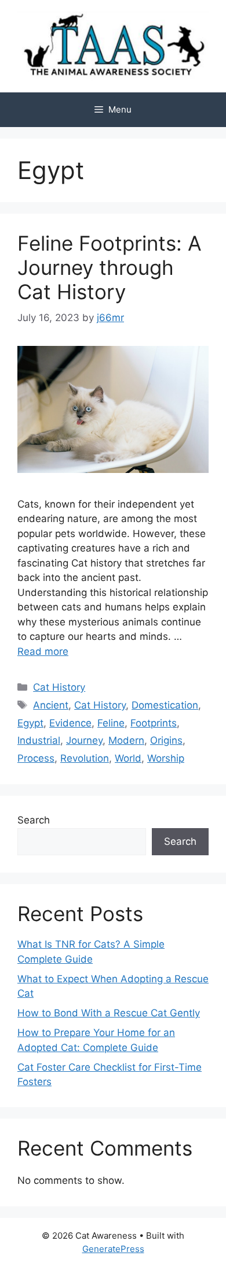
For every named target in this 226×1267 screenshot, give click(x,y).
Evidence (70, 723)
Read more (42, 651)
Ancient (50, 705)
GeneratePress (113, 1248)
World (128, 758)
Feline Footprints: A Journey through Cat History (109, 267)
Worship (165, 758)
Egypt (30, 723)
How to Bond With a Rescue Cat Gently (108, 1013)
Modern (126, 740)
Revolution (84, 758)
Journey (84, 740)
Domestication (165, 705)
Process (35, 758)
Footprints (153, 723)
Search (33, 820)
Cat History (59, 687)
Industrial (38, 740)
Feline (111, 723)
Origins (166, 740)
